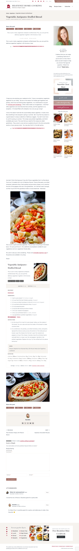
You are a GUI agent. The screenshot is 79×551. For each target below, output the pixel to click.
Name (9, 475)
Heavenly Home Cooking (38, 365)
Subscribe (67, 6)
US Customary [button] (12, 317)
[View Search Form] (72, 6)
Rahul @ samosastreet (17, 492)
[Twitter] (35, 1)
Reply (47, 492)
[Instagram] (38, 1)
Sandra (8, 19)
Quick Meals (63, 98)
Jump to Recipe (24, 38)
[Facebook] (33, 1)
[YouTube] (41, 1)
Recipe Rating (10, 448)
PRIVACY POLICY (55, 546)
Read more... (65, 67)
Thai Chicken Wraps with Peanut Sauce (15, 432)
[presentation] (58, 118)
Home (47, 1)
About (50, 1)
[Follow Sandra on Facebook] (23, 423)
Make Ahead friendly (63, 103)
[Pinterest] (44, 1)
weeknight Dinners (63, 107)
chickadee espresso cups (40, 252)
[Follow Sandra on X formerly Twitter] (25, 423)
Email (31, 475)
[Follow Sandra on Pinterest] (33, 423)
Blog (50, 6)
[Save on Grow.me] (42, 29)
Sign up (18, 1)
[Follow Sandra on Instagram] (28, 423)
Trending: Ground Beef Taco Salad (64, 1)
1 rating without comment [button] (27, 441)
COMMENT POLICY (69, 546)
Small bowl (11, 292)
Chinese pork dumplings (14, 104)
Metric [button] (18, 317)
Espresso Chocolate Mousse (42, 431)
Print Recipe (33, 38)
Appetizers (12, 13)
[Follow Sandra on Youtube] (30, 423)
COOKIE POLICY (62, 546)
